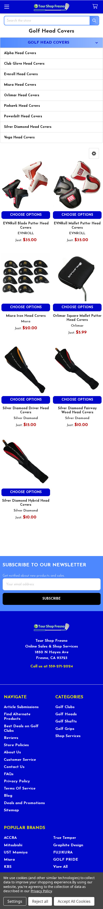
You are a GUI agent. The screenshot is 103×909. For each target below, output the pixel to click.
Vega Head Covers (19, 137)
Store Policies (16, 745)
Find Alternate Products (17, 716)
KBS (7, 867)
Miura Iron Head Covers (26, 316)
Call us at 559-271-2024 (51, 666)
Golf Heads (66, 714)
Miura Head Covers (20, 85)
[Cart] (96, 6)
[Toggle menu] (6, 6)
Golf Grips (64, 729)
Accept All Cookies (74, 901)
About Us (12, 752)
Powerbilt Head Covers (23, 116)
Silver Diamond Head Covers (28, 127)
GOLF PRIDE (65, 860)
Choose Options (26, 215)
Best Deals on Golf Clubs (21, 728)
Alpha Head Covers (20, 53)
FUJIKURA (63, 852)
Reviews (11, 738)
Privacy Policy (17, 781)
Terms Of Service (19, 788)
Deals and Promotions (24, 803)
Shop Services (67, 736)
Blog (8, 796)
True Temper (64, 838)
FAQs (8, 774)
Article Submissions (21, 707)
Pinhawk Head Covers (22, 106)
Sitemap (11, 810)
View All (60, 867)
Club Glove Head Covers (24, 64)
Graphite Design (68, 845)
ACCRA (10, 838)
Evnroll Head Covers (21, 74)
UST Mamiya (16, 852)
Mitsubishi (13, 845)
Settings (14, 901)
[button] (94, 153)
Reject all (40, 901)
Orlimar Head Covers (21, 95)
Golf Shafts (66, 721)
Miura (9, 860)
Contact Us (14, 767)
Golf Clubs (64, 707)
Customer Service (20, 760)
